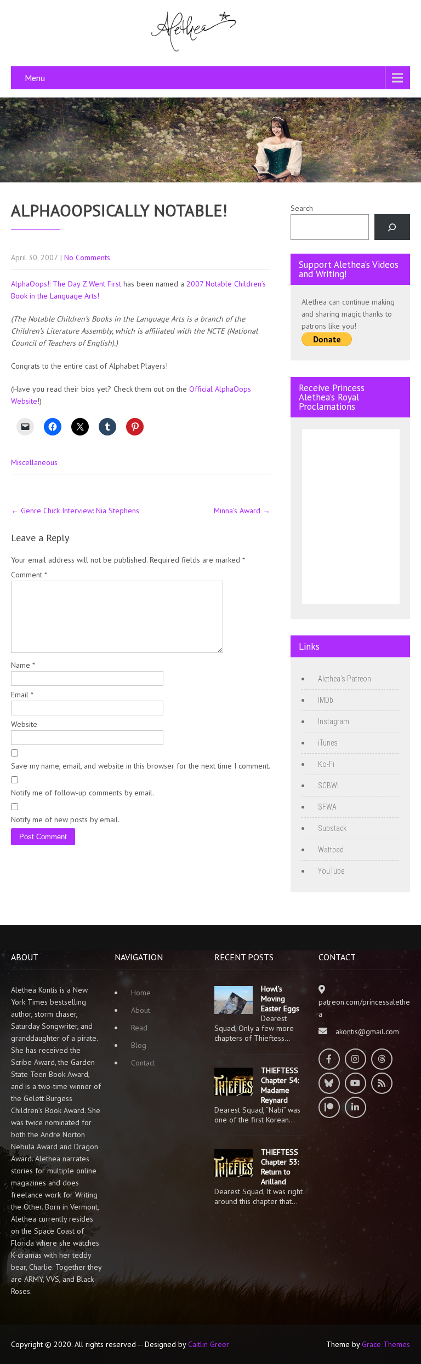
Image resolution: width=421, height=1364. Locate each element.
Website (24, 724)
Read (139, 1028)
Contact (143, 1063)
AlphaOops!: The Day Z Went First (66, 284)
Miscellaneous (34, 462)
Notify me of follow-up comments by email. (82, 793)
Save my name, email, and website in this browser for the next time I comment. (140, 766)
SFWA (327, 807)
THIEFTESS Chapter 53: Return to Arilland (280, 1167)
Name (23, 665)
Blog (138, 1045)
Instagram (333, 721)
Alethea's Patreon (344, 678)
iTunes (328, 742)
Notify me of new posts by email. (65, 819)
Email (22, 695)
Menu (35, 77)
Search (302, 208)
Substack (332, 828)
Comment (29, 575)
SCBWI (328, 785)
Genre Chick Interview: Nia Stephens (75, 510)
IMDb (325, 700)
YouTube (331, 871)
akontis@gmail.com (367, 1031)
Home (141, 993)
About (140, 1010)
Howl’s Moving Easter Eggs (280, 998)
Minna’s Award (242, 510)
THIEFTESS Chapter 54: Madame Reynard (280, 1085)
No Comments (87, 257)
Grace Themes (386, 1344)
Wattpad (331, 849)
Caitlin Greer (208, 1344)
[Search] (392, 227)
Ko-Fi (326, 764)
